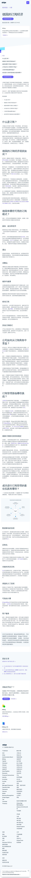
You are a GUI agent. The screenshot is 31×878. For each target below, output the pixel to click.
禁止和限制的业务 (6, 846)
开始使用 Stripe (7, 18)
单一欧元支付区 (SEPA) (18, 426)
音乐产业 (12, 240)
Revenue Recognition (8, 795)
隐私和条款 (5, 844)
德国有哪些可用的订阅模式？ (9, 64)
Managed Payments (7, 785)
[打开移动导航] (27, 2)
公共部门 (19, 795)
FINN (11, 309)
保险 (18, 787)
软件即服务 (19, 777)
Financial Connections (8, 775)
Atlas (3, 755)
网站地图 (4, 850)
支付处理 (11, 411)
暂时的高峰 (8, 186)
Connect (4, 767)
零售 (18, 797)
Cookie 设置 (5, 852)
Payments (5, 789)
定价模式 (9, 604)
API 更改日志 (20, 822)
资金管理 (19, 773)
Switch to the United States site (10, 874)
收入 (8, 538)
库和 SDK (19, 824)
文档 (18, 816)
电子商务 (19, 761)
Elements (4, 773)
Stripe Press (20, 840)
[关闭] (28, 871)
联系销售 (13, 698)
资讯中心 (19, 838)
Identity (4, 777)
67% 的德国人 (5, 160)
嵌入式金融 (19, 763)
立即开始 (5, 698)
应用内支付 (19, 769)
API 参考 (19, 818)
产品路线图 (19, 834)
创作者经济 (19, 781)
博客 (3, 838)
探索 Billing (5, 716)
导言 (3, 55)
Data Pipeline (5, 771)
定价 (3, 570)
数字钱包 (6, 428)
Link (3, 783)
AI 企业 (18, 779)
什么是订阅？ (5, 58)
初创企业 (19, 755)
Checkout (4, 763)
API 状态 (19, 820)
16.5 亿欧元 (14, 174)
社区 (3, 840)
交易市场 (19, 771)
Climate (4, 765)
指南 (3, 834)
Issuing (4, 781)
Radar (4, 793)
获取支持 (4, 860)
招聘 (18, 836)
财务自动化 (19, 765)
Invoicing (4, 779)
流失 (24, 407)
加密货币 (4, 769)
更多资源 (4, 7)
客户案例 (4, 836)
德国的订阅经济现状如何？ (9, 61)
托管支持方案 (5, 862)
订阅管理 (4, 400)
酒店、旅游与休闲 (21, 785)
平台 (18, 775)
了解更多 (4, 35)
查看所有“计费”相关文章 (8, 661)
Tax (3, 799)
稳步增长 (23, 236)
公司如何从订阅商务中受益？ (9, 67)
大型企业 (19, 753)
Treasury (4, 803)
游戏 (18, 783)
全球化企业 (19, 767)
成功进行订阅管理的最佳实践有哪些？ (12, 72)
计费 (11, 7)
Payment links (6, 787)
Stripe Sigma (5, 797)
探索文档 (4, 731)
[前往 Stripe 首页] (4, 745)
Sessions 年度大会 (7, 842)
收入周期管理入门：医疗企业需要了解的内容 (15, 673)
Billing (4, 759)
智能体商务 (19, 757)
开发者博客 (19, 828)
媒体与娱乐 (19, 789)
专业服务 (19, 793)
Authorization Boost (7, 757)
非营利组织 (19, 791)
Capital (4, 761)
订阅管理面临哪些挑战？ (8, 69)
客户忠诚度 (20, 559)
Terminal (4, 801)
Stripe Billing (7, 423)
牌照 (3, 848)
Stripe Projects (21, 826)
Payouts (4, 791)
